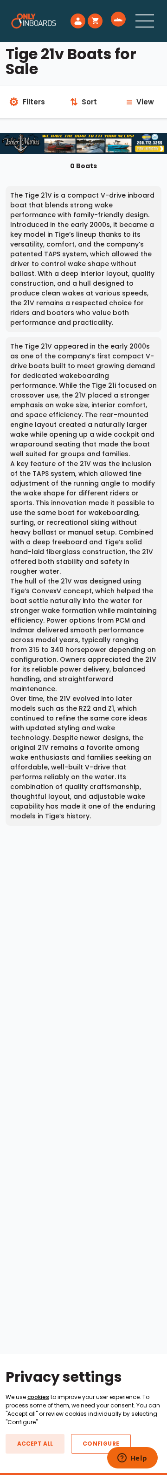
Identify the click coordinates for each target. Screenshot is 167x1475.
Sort (83, 102)
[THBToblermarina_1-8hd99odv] (83, 142)
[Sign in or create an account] (78, 21)
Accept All (35, 1444)
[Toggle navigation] (144, 21)
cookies (38, 1397)
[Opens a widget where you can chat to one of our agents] (132, 1458)
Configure (101, 1444)
